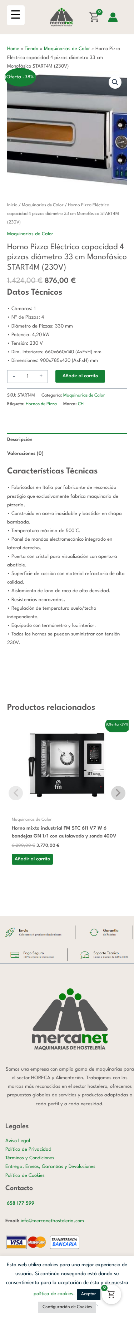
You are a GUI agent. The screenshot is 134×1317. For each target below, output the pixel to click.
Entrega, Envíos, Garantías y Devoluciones (50, 1166)
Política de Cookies (25, 1175)
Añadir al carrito (80, 376)
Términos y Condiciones (29, 1158)
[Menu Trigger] (16, 15)
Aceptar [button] (88, 1294)
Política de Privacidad (28, 1149)
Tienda (32, 48)
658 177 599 (20, 1203)
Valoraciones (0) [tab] (25, 453)
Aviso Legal (17, 1141)
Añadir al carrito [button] (32, 859)
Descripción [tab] (20, 439)
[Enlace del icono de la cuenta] (113, 17)
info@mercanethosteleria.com (52, 1221)
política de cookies (53, 1293)
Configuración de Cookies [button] (67, 1307)
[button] (115, 82)
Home (13, 48)
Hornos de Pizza (41, 404)
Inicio (12, 205)
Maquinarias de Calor (67, 48)
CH (81, 404)
